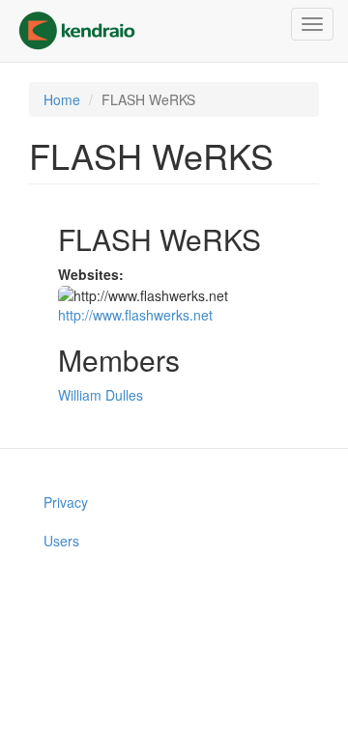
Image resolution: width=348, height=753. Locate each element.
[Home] (77, 31)
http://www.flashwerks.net (135, 314)
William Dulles (100, 394)
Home (62, 99)
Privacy (66, 502)
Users (61, 540)
